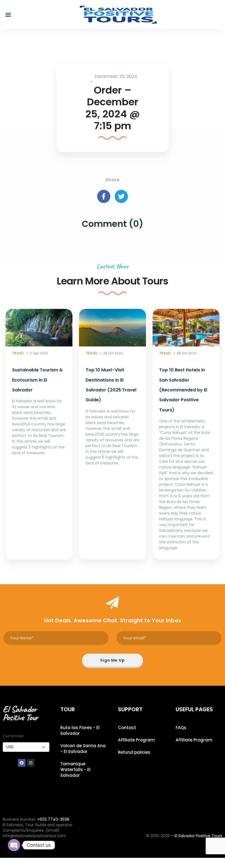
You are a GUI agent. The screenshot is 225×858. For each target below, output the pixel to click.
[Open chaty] (14, 845)
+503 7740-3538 (53, 819)
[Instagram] (31, 763)
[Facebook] (22, 763)
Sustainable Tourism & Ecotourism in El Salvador (37, 380)
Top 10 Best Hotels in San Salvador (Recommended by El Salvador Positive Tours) (183, 390)
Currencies (13, 736)
